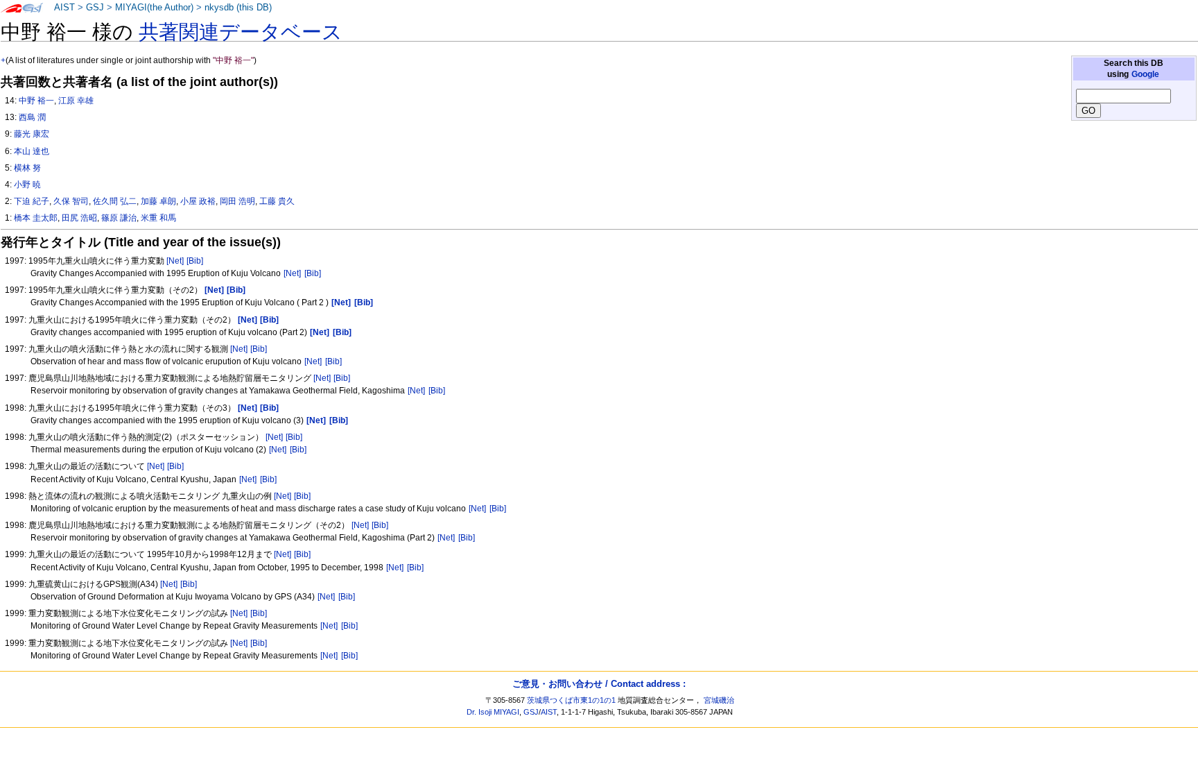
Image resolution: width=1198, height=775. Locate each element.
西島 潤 (32, 117)
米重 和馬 (158, 218)
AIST (64, 7)
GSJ (95, 7)
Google (1145, 74)
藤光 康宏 (31, 134)
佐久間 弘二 (115, 201)
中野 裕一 (36, 100)
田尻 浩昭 (79, 218)
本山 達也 (31, 151)
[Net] (175, 261)
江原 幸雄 (76, 100)
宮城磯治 (719, 700)
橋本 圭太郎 (36, 218)
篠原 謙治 (119, 218)
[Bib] (194, 261)
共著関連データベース (240, 32)
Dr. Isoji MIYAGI (493, 712)
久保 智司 (71, 201)
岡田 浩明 (237, 201)
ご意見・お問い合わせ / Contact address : (599, 684)
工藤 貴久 (277, 201)
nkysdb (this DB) (238, 7)
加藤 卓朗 (158, 201)
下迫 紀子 (31, 201)
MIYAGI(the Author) (154, 7)
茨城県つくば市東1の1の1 (571, 700)
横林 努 (27, 168)
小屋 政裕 (198, 201)
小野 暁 (27, 184)
